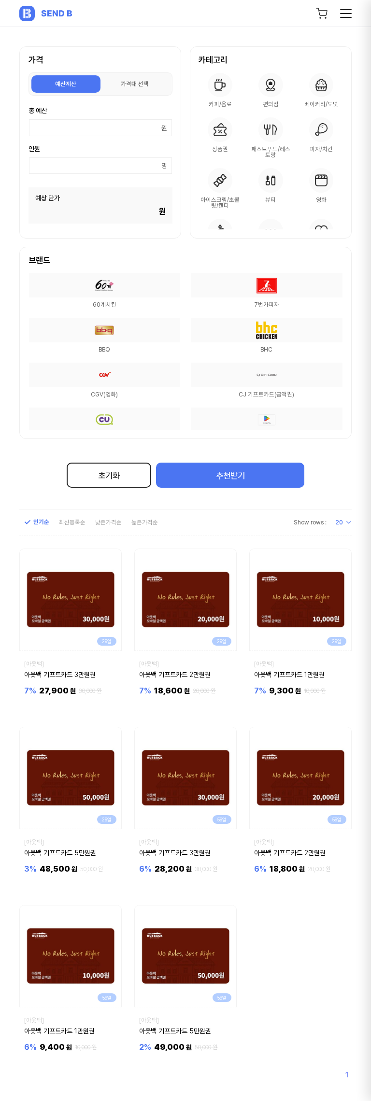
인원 (34, 148)
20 (339, 522)
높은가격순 (144, 522)
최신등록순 (72, 522)
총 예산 (38, 110)
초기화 (109, 475)
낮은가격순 (108, 522)
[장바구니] (321, 13)
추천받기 (230, 475)
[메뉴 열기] (346, 13)
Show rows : (310, 522)
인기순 (41, 522)
